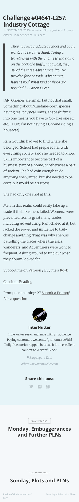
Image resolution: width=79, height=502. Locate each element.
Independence (23, 35)
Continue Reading (17, 282)
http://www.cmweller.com (41, 364)
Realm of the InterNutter (16, 494)
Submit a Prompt (55, 293)
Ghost (73, 494)
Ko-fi (64, 270)
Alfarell (7, 35)
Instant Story (43, 30)
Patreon (34, 270)
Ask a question (15, 299)
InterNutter (39, 327)
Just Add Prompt (63, 30)
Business (39, 35)
